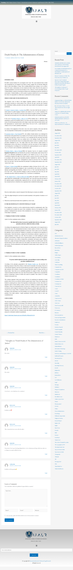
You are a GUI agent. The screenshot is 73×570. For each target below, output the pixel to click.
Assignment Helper (59, 100)
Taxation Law (57, 440)
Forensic (57, 324)
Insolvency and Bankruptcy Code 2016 (63, 353)
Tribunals (57, 456)
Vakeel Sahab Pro (58, 466)
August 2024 (57, 140)
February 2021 (58, 207)
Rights (56, 425)
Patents (56, 401)
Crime (56, 293)
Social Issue (57, 437)
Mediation (57, 387)
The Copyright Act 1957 (60, 444)
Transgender (57, 454)
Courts (56, 288)
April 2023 (57, 157)
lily (55, 106)
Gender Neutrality (58, 332)
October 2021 (58, 188)
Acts (56, 233)
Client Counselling (58, 264)
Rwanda (56, 430)
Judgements (57, 370)
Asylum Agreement (59, 245)
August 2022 (57, 164)
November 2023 (58, 150)
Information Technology (60, 348)
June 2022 (57, 169)
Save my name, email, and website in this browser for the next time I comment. (22, 515)
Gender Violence (58, 334)
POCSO (56, 406)
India (56, 339)
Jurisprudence (58, 375)
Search (56, 51)
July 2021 (57, 195)
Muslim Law (57, 394)
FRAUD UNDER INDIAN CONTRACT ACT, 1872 (62, 118)
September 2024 (58, 138)
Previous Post (10, 332)
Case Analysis (58, 257)
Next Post (42, 332)
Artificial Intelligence (59, 243)
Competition (57, 271)
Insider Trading (58, 351)
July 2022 (57, 166)
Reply (46, 357)
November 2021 (58, 186)
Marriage (57, 384)
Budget (56, 252)
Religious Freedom (59, 418)
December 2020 (58, 212)
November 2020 (58, 214)
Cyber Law (57, 303)
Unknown (12, 348)
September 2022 (58, 162)
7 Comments (7, 57)
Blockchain (57, 250)
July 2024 (57, 142)
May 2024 (57, 147)
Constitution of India (59, 279)
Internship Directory (59, 365)
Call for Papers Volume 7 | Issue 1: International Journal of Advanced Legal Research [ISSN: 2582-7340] (27, 2)
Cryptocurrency (58, 298)
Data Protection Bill (59, 305)
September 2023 (58, 155)
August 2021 (57, 193)
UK (55, 459)
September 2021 (58, 191)
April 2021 (57, 203)
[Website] (40, 510)
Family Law (57, 322)
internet (56, 360)
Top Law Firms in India (60, 449)
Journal (56, 368)
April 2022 (57, 174)
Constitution (57, 276)
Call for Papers (58, 255)
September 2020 (58, 219)
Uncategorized (58, 461)
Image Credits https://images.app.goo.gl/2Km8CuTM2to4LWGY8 (20, 315)
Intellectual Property (59, 356)
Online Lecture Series (59, 399)
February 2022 (58, 178)
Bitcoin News (57, 248)
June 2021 (57, 198)
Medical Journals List (59, 117)
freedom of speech (59, 327)
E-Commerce (57, 310)
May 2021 (57, 200)
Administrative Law (59, 235)
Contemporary (58, 284)
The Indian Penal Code (59, 447)
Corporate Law (58, 286)
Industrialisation (58, 346)
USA (56, 464)
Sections (56, 435)
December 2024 (58, 135)
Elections (57, 312)
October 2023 (58, 152)
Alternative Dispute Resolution (61, 238)
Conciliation (57, 274)
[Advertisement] (36, 33)
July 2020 (57, 224)
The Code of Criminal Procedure (62, 442)
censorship (57, 260)
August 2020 (57, 222)
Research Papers (58, 420)
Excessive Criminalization (60, 320)
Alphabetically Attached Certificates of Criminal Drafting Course (62, 113)
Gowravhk (12, 464)
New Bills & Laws (58, 396)
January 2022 (57, 181)
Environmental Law (59, 315)
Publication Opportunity (60, 416)
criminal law (57, 296)
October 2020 (58, 217)
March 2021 (57, 205)
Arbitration (57, 240)
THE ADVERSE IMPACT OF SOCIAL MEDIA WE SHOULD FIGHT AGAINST (63, 102)
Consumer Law (58, 281)
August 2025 (57, 133)
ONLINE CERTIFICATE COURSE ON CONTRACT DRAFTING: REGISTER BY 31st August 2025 (62, 64)
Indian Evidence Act (59, 344)
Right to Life (57, 423)
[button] (36, 21)
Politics (56, 408)
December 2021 (58, 183)
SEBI (56, 432)
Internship (57, 363)
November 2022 (58, 159)
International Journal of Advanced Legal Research (40, 561)
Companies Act (58, 267)
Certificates (57, 262)
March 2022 (57, 176)
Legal (56, 382)
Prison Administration (59, 411)
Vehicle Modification (59, 468)
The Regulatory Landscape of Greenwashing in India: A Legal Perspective (61, 89)
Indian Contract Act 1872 (60, 341)
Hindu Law (57, 336)
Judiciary (13, 57)
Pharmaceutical (58, 404)
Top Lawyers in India (59, 452)
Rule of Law (17, 57)
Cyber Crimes (58, 300)
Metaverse (57, 392)
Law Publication (58, 380)
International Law (58, 358)
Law (56, 377)
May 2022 (57, 171)
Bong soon (12, 405)
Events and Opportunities (60, 317)
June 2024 (57, 145)
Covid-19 (57, 291)
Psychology (57, 413)
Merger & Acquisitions (60, 389)
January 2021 (57, 210)
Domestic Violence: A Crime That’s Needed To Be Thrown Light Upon (62, 107)
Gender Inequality (58, 329)
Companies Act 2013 (59, 269)
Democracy (57, 308)
